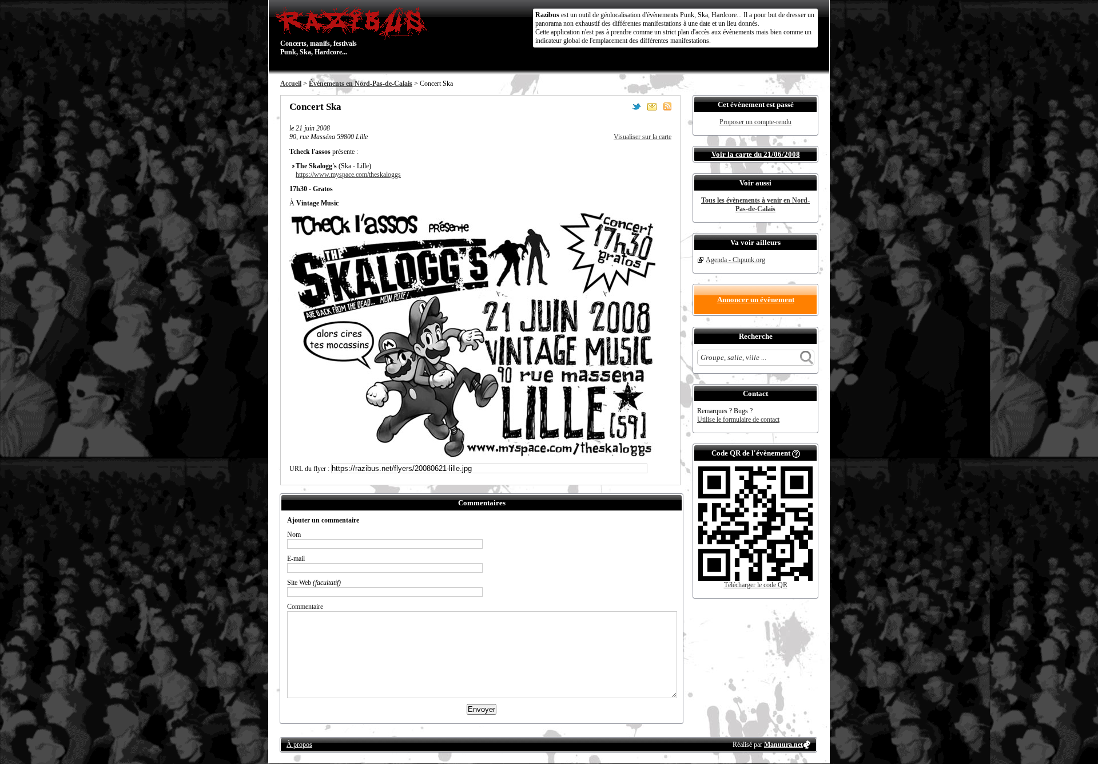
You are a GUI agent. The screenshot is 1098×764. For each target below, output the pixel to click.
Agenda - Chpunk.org (735, 260)
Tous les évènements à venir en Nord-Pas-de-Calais (755, 204)
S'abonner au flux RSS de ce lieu (667, 106)
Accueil (290, 84)
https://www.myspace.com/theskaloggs (348, 175)
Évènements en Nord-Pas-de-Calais (360, 84)
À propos (299, 745)
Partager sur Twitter (636, 106)
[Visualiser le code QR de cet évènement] (755, 579)
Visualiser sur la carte (642, 137)
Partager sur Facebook (621, 106)
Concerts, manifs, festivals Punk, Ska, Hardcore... (318, 31)
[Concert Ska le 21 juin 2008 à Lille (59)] (472, 456)
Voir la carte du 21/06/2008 (755, 154)
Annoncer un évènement (755, 299)
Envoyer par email (652, 106)
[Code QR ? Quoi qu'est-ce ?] (796, 453)
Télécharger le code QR (755, 585)
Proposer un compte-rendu (755, 122)
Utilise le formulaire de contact (738, 419)
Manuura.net (783, 745)
